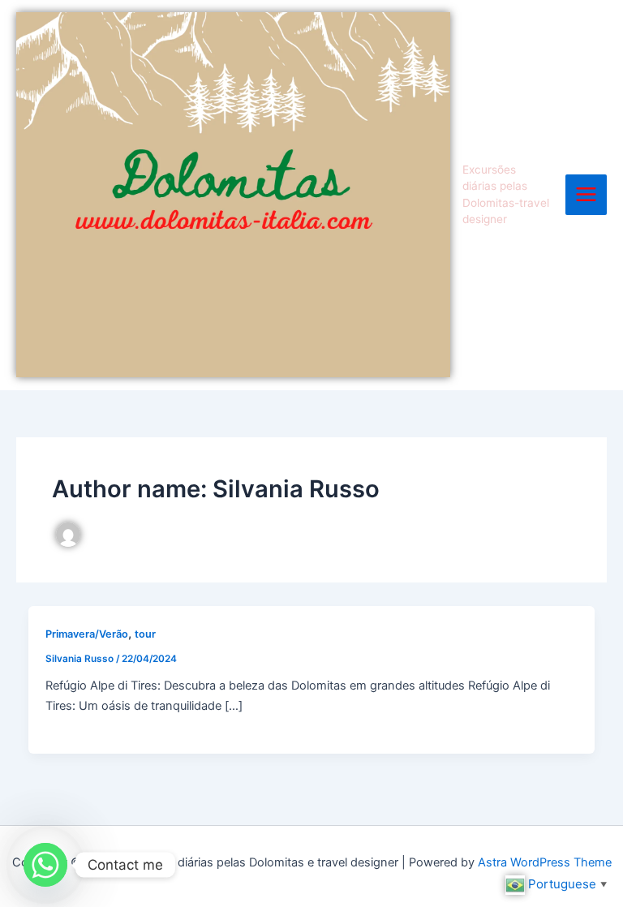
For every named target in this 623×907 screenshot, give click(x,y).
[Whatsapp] (45, 865)
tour (145, 634)
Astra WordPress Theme (545, 862)
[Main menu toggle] (586, 195)
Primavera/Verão (86, 634)
